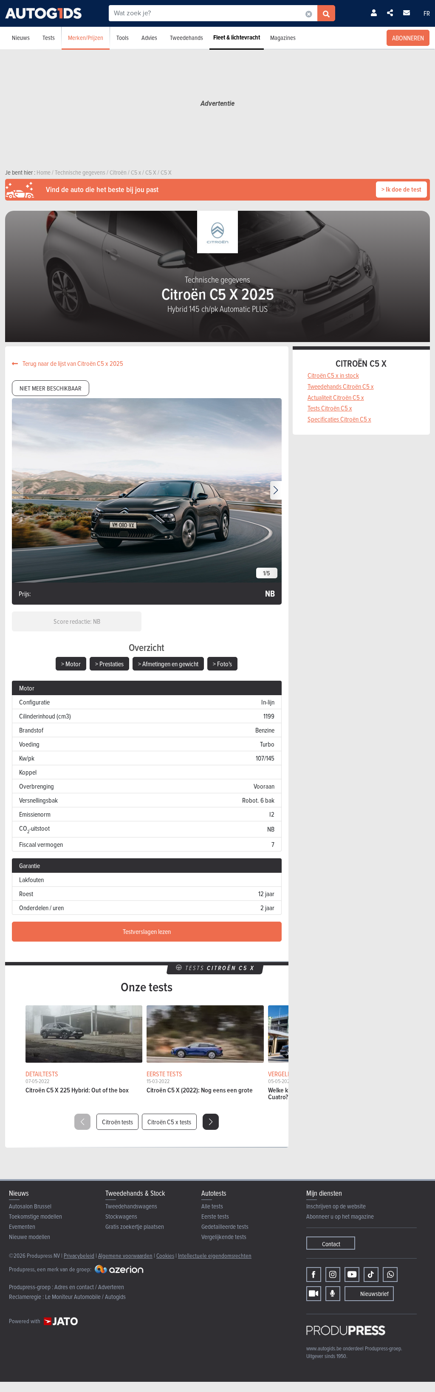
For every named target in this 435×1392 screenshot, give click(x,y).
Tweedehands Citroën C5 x (341, 386)
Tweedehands (186, 37)
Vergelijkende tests (223, 1236)
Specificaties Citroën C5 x (339, 419)
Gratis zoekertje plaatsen (134, 1226)
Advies (149, 37)
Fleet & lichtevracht (236, 37)
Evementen (22, 1226)
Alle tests (212, 1206)
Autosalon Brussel (30, 1206)
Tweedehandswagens (131, 1206)
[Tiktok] (371, 1274)
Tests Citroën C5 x (330, 408)
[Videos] (313, 1293)
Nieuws (21, 37)
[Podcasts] (332, 1293)
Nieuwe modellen (29, 1236)
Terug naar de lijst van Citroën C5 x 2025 (72, 363)
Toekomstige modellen (35, 1216)
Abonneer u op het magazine (340, 1216)
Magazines (283, 37)
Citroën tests (117, 1121)
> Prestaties (109, 663)
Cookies (165, 1255)
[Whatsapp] (390, 1274)
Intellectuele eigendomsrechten (214, 1255)
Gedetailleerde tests (225, 1226)
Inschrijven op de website (336, 1206)
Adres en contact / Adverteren (89, 1286)
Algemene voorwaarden (125, 1255)
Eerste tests (215, 1216)
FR (427, 13)
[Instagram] (332, 1274)
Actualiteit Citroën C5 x (336, 397)
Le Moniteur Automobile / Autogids (85, 1296)
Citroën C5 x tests (169, 1121)
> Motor (71, 663)
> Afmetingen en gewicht (168, 663)
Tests (48, 37)
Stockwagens (121, 1216)
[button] (276, 490)
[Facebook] (313, 1274)
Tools (122, 37)
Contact (331, 1243)
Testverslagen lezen (147, 931)
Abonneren (408, 37)
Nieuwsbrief (374, 1293)
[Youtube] (352, 1274)
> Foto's (222, 663)
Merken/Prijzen (85, 37)
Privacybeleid (79, 1255)
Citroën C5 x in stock (333, 375)
